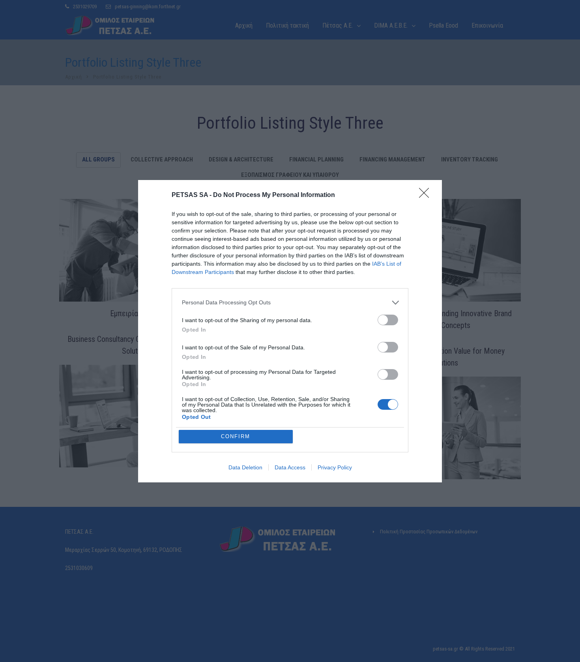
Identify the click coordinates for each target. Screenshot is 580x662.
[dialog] (290, 331)
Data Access (290, 467)
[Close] (426, 195)
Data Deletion (245, 467)
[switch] (388, 320)
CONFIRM (235, 436)
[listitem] (290, 302)
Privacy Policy (335, 467)
